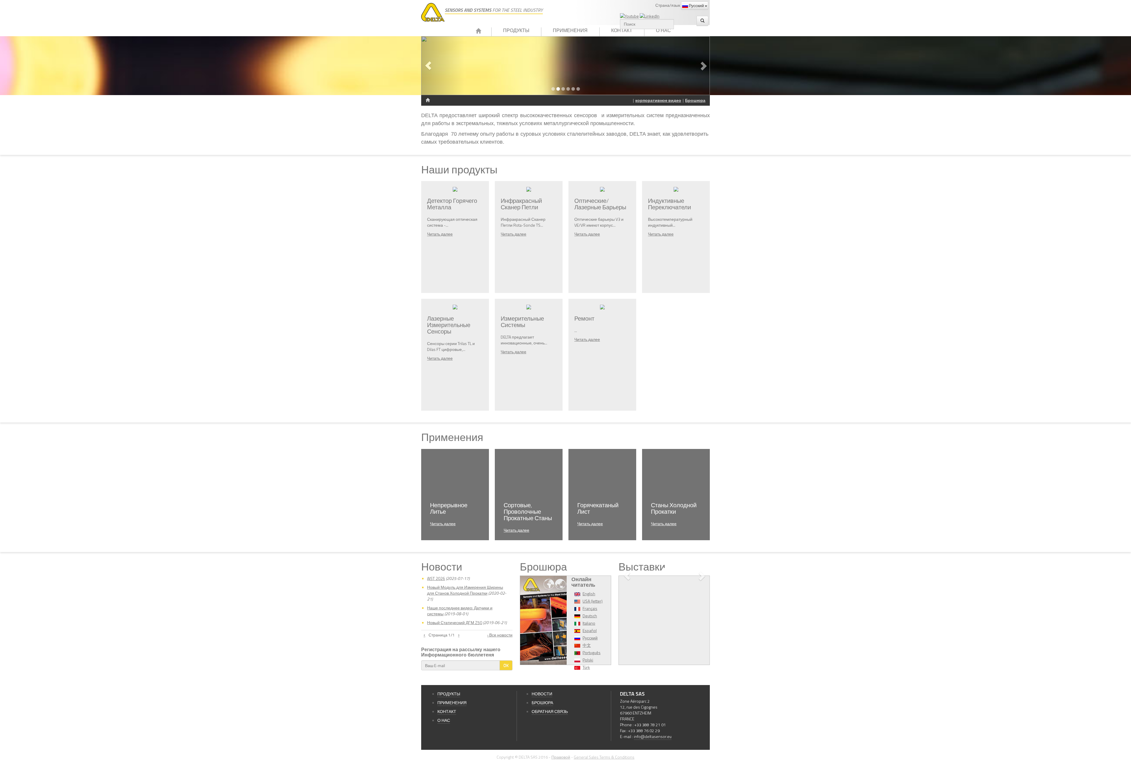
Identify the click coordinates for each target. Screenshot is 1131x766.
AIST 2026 (436, 578)
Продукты (516, 30)
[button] (442, 65)
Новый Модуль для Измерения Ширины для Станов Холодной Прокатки (465, 590)
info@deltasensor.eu (653, 736)
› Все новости (499, 635)
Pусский (696, 5)
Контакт (621, 30)
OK (506, 665)
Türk (586, 667)
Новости (542, 694)
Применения (570, 30)
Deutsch (590, 616)
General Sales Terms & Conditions (604, 757)
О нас (663, 30)
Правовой (560, 757)
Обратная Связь (550, 711)
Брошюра (695, 100)
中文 (587, 645)
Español (590, 630)
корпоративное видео (658, 100)
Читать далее (440, 234)
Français (590, 608)
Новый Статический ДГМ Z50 (454, 622)
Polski (588, 660)
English (589, 594)
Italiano (589, 623)
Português (592, 652)
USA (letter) (593, 601)
